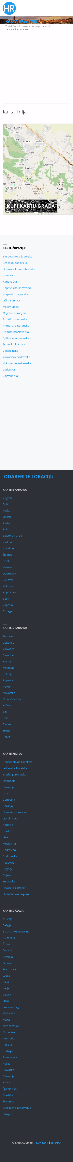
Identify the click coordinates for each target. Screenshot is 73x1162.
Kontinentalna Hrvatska (17, 762)
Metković (8, 668)
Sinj (5, 711)
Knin (5, 718)
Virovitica (8, 649)
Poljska (7, 1045)
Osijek (7, 517)
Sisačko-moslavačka (16, 332)
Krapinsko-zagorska (15, 294)
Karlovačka (10, 281)
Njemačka (9, 1038)
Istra (5, 793)
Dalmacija (9, 781)
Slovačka (8, 1070)
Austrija (7, 919)
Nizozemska (11, 1026)
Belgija (7, 925)
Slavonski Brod (12, 535)
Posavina (9, 862)
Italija (6, 988)
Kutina (7, 661)
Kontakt (42, 1142)
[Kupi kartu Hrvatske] (31, 205)
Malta (6, 1019)
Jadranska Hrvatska (15, 768)
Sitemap (56, 1142)
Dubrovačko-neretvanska (19, 269)
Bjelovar (8, 580)
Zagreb (7, 498)
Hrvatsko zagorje (14, 888)
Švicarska (9, 1101)
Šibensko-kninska (14, 344)
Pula (5, 529)
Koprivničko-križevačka (17, 288)
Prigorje (8, 869)
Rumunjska (10, 1057)
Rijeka (6, 510)
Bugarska (9, 938)
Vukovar (8, 586)
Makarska (9, 693)
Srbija (6, 1082)
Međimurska (11, 307)
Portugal (8, 1051)
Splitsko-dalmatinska (16, 338)
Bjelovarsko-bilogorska (17, 256)
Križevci (7, 705)
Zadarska (9, 369)
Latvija (7, 994)
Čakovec (8, 642)
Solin (6, 598)
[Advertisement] (36, 65)
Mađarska (9, 1013)
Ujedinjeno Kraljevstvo (17, 1108)
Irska (6, 982)
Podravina (9, 850)
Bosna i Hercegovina (16, 931)
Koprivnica (9, 592)
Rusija (6, 1063)
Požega (7, 611)
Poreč (6, 737)
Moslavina (9, 843)
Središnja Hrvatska (14, 774)
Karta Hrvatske (21, 21)
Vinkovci (8, 567)
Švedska (8, 1095)
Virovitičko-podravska (16, 357)
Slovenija (8, 1076)
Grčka (6, 975)
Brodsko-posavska (15, 263)
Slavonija (8, 787)
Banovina (9, 799)
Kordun (7, 831)
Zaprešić (8, 605)
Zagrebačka (10, 376)
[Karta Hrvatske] (9, 8)
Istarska (8, 275)
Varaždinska (10, 350)
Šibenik (7, 554)
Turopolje (9, 881)
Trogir (6, 730)
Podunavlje (10, 856)
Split (5, 504)
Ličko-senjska (11, 300)
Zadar (6, 523)
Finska (7, 963)
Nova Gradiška (12, 699)
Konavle (8, 825)
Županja (8, 680)
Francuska (9, 969)
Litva (6, 1001)
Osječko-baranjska (15, 313)
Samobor (9, 655)
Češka (7, 944)
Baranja (8, 806)
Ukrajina (8, 1114)
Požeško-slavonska (15, 319)
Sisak (6, 561)
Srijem (7, 875)
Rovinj (7, 686)
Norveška (9, 1032)
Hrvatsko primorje (14, 812)
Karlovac (8, 542)
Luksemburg (11, 1007)
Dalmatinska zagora (16, 894)
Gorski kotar (11, 818)
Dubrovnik (9, 573)
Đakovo (8, 636)
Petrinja (7, 674)
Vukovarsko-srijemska (17, 363)
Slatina (7, 724)
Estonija (8, 957)
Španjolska (10, 1089)
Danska (8, 950)
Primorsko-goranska (16, 325)
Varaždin (8, 548)
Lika (5, 837)
